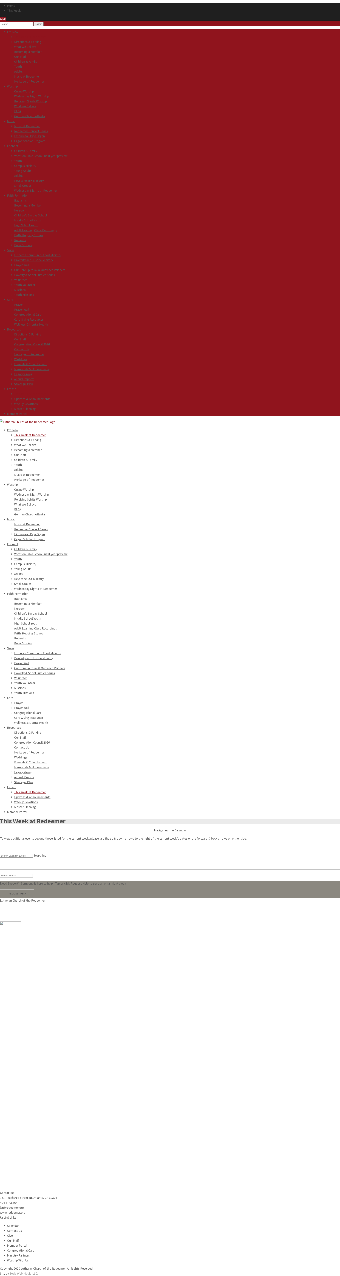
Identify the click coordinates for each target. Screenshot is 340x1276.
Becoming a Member (28, 52)
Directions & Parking (27, 42)
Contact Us (21, 349)
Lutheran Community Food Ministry (37, 255)
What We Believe (25, 47)
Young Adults (23, 171)
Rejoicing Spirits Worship (30, 101)
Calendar (13, 1226)
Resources (14, 329)
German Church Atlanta (29, 116)
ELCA (17, 111)
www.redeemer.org (13, 1212)
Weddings (20, 359)
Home (11, 6)
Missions (20, 290)
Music (11, 121)
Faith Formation (17, 195)
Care (10, 300)
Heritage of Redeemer (29, 81)
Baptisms (20, 200)
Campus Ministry (25, 166)
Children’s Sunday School (30, 215)
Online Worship (24, 91)
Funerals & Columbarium (30, 364)
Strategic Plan (23, 384)
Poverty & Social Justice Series (34, 275)
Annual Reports (24, 379)
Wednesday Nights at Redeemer (35, 190)
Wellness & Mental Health (31, 324)
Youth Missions (24, 295)
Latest (11, 389)
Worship (12, 86)
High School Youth (26, 225)
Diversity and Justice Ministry (33, 260)
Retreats (20, 240)
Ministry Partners (18, 1255)
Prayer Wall (21, 265)
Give (10, 1235)
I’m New (12, 32)
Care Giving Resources (29, 319)
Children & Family (25, 62)
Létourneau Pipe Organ (29, 136)
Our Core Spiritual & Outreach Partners (39, 270)
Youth (18, 66)
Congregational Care (27, 314)
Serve (10, 250)
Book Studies (23, 245)
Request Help (17, 893)
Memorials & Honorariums (31, 369)
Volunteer (20, 280)
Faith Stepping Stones (28, 235)
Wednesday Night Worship (31, 96)
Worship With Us (18, 1260)
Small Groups (23, 186)
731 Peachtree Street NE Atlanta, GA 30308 (28, 1198)
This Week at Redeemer (30, 37)
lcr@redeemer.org (12, 1208)
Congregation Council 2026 (32, 344)
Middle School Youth (27, 220)
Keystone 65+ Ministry (29, 181)
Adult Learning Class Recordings (35, 230)
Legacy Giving (23, 374)
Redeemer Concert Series (31, 131)
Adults (18, 71)
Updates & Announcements (32, 399)
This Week (14, 11)
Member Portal (17, 414)
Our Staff (20, 57)
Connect (12, 146)
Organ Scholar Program (29, 141)
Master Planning (25, 409)
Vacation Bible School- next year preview (40, 156)
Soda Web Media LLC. (24, 1273)
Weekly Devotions (26, 404)
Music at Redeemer (27, 76)
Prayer (18, 305)
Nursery (19, 210)
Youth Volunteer (24, 285)
